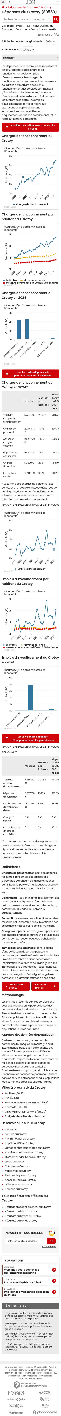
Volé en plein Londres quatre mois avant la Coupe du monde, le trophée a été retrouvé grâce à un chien (28, 1326)
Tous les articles (44, 1373)
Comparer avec (11, 49)
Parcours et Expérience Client (22, 1281)
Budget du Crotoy (41, 986)
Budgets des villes (17, 7)
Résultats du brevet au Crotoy (23, 1216)
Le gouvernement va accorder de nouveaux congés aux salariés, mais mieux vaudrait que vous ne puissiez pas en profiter (29, 1316)
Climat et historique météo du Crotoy (27, 1148)
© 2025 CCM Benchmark (30, 1379)
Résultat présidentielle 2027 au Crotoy (28, 1207)
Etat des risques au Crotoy (20, 1175)
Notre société (41, 1367)
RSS (55, 1373)
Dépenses (8, 58)
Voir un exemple (49, 1247)
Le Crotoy (46, 7)
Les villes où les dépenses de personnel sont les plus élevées (32, 374)
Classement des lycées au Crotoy (25, 1157)
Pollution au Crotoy (16, 1189)
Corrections (14, 1376)
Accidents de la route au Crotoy (24, 1152)
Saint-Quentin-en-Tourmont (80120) (27, 1102)
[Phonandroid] (45, 1412)
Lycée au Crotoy (15, 1161)
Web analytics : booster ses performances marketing (21, 1270)
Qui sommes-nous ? (14, 1367)
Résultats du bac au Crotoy (21, 1211)
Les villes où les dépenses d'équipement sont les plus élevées (33, 738)
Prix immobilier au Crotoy (20, 1138)
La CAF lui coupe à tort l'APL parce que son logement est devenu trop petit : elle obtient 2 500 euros (28, 1347)
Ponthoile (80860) (16, 1107)
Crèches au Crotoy (16, 1166)
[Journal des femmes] (16, 1393)
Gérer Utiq (30, 1373)
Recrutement (24, 1370)
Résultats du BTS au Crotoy (21, 1220)
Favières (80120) (15, 1093)
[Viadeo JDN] (45, 1406)
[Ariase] (16, 1412)
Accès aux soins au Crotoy (20, 1180)
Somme (33, 7)
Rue (29, 26)
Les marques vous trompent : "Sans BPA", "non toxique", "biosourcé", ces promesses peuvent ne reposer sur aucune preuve (29, 1336)
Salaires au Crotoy (16, 1134)
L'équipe (29, 1367)
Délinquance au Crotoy (19, 1184)
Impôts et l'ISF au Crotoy (19, 1143)
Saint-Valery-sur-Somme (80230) (25, 1111)
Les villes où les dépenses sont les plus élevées (32, 127)
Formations (14, 1260)
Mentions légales (29, 1376)
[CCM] (45, 1393)
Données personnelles (42, 1370)
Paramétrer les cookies (14, 1373)
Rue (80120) (12, 1098)
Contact (13, 1370)
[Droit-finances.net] (45, 1399)
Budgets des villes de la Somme (25, 1116)
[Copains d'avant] (16, 1406)
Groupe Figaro (45, 1376)
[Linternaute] (16, 1399)
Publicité (52, 1367)
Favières (19, 26)
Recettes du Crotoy (16, 986)
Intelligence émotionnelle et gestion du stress (26, 1292)
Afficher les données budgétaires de (22, 41)
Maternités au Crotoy (18, 1170)
